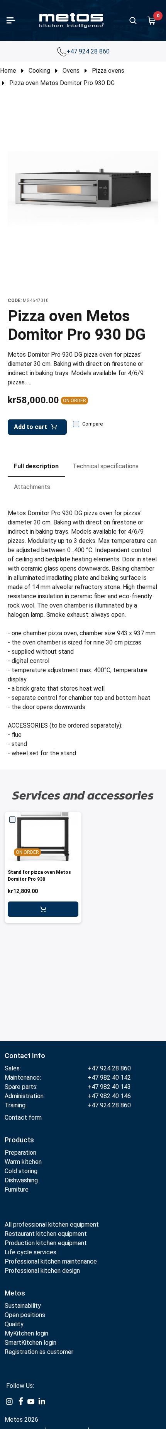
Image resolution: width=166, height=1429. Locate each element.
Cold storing (21, 1171)
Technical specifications (106, 466)
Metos (15, 1293)
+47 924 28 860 (88, 51)
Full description (36, 466)
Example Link (9, 1401)
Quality (14, 1324)
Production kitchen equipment (46, 1243)
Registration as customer (39, 1352)
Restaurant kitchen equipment (46, 1233)
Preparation (20, 1152)
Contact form (23, 1117)
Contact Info (25, 1056)
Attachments (32, 487)
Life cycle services (30, 1252)
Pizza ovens (108, 70)
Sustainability (23, 1305)
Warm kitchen (24, 1161)
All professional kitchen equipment (52, 1224)
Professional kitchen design (42, 1270)
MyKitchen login (26, 1333)
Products (19, 1140)
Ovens (71, 70)
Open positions (25, 1315)
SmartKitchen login (30, 1342)
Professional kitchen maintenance (51, 1261)
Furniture (17, 1189)
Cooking (39, 70)
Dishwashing (21, 1180)
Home (8, 70)
